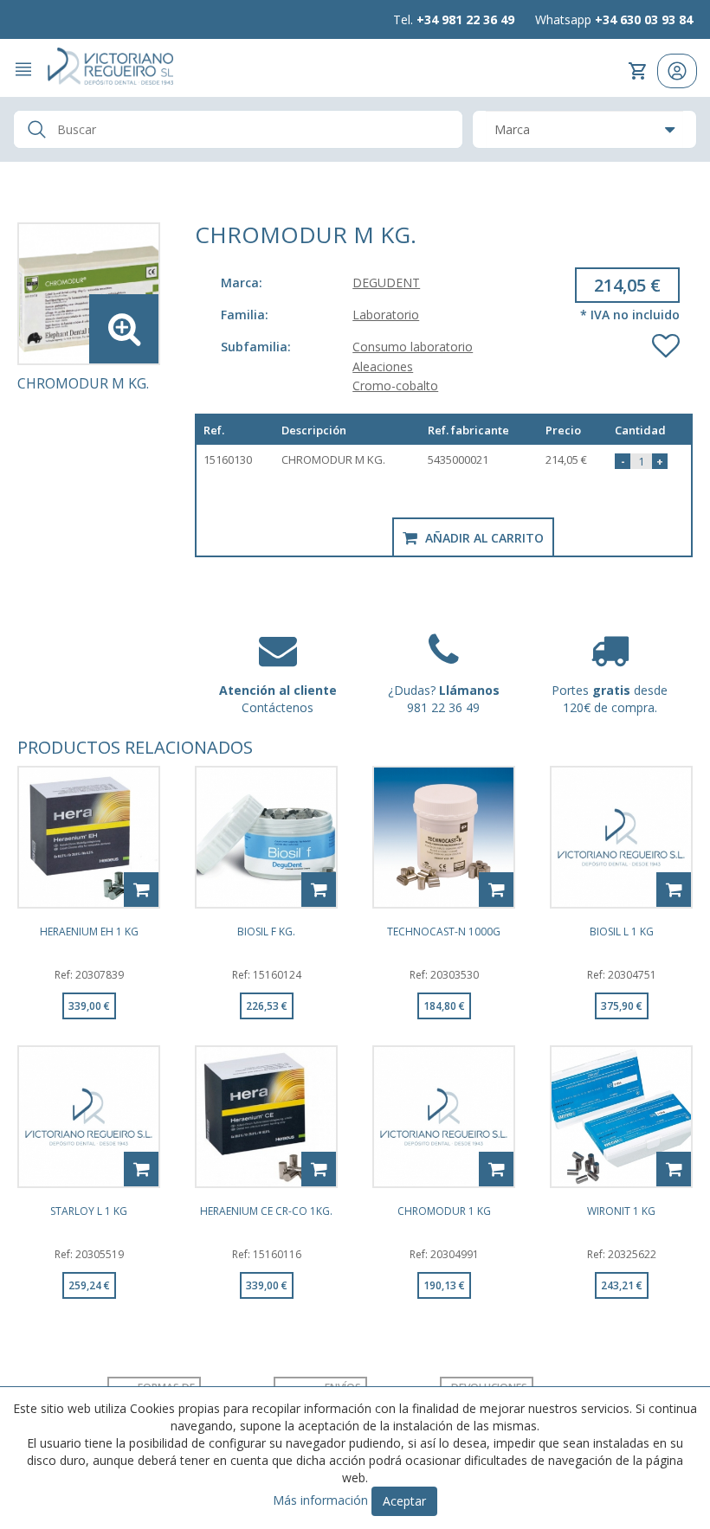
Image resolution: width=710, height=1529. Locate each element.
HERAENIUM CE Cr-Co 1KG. (266, 1211)
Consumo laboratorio (412, 346)
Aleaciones (382, 366)
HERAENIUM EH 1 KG (89, 932)
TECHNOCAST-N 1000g (443, 932)
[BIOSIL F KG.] (266, 837)
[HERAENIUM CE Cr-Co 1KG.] (266, 1116)
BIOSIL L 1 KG (622, 932)
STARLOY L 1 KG (88, 1211)
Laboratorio (385, 314)
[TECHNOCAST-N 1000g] (443, 837)
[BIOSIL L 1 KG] (621, 837)
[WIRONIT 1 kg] (621, 1116)
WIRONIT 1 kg (621, 1211)
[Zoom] (88, 293)
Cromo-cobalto (395, 385)
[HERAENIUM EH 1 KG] (88, 837)
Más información (320, 1500)
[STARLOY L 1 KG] (88, 1116)
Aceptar (404, 1501)
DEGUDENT (386, 282)
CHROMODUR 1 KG (444, 1211)
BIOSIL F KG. (266, 932)
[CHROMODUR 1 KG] (443, 1116)
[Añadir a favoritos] (666, 342)
